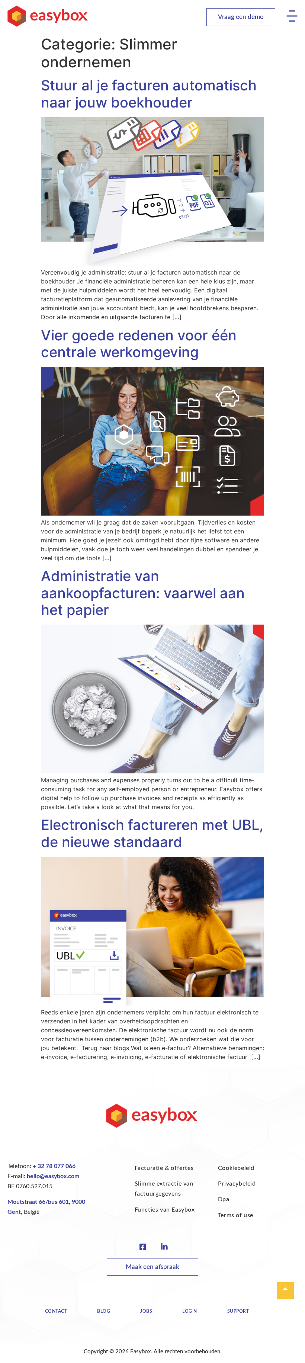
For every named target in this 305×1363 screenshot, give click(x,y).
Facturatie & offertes (164, 1168)
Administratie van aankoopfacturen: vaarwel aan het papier (143, 592)
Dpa (223, 1199)
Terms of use (235, 1215)
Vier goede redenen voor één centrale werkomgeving (139, 344)
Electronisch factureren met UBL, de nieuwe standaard (152, 833)
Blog (103, 1311)
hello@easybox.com (53, 1176)
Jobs (146, 1311)
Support (238, 1311)
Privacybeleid (237, 1184)
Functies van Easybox (165, 1210)
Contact (56, 1311)
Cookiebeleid (236, 1168)
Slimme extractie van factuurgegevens (164, 1189)
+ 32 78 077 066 (54, 1166)
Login (189, 1311)
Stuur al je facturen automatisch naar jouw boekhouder (149, 94)
